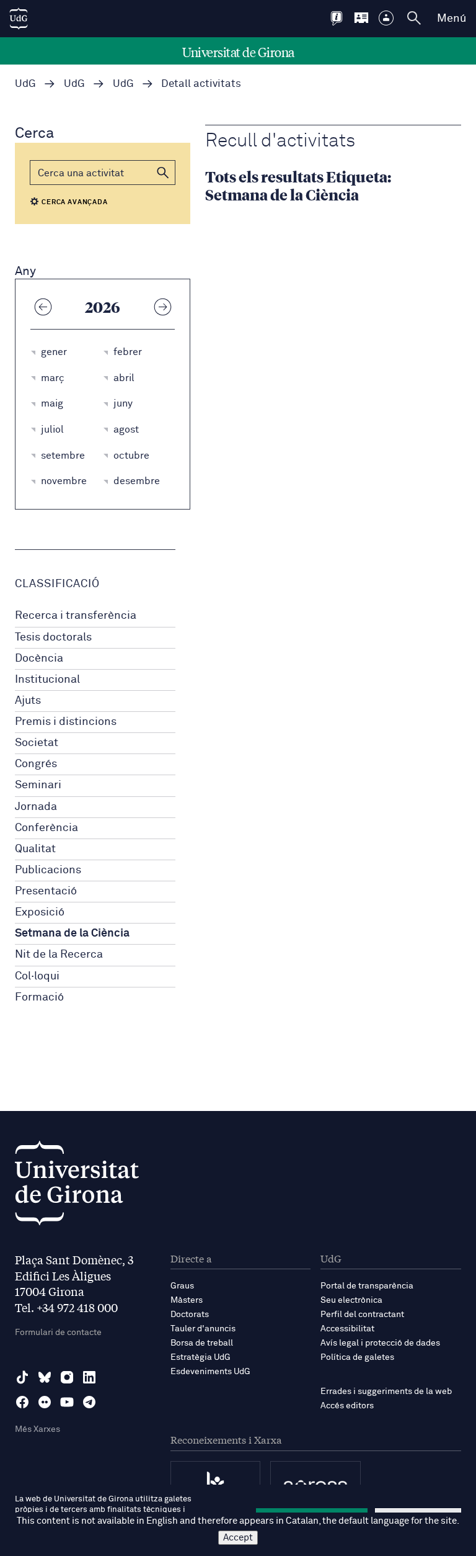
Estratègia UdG (200, 1357)
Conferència (46, 828)
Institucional (47, 679)
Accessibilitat (347, 1328)
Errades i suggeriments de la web (386, 1391)
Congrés (36, 764)
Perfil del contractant (362, 1314)
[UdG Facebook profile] (22, 1402)
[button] (163, 172)
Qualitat (35, 849)
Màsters (186, 1300)
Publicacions (48, 870)
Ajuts (28, 700)
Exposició (39, 912)
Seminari (38, 785)
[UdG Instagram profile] (67, 1377)
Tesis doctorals (53, 637)
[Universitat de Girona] (77, 1186)
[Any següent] (162, 306)
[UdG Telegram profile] (89, 1402)
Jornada (36, 806)
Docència (39, 658)
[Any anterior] (42, 306)
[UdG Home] (18, 18)
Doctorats (189, 1314)
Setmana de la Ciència (72, 933)
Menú (451, 18)
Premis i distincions (66, 721)
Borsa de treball (201, 1343)
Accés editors (347, 1405)
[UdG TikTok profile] (22, 1377)
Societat (36, 743)
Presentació (46, 891)
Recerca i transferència (75, 615)
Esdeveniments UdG (210, 1371)
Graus (182, 1286)
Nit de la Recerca (59, 954)
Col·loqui (37, 976)
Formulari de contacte (58, 1332)
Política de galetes (357, 1357)
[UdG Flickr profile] (44, 1402)
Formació (39, 997)
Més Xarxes (37, 1429)
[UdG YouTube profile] (67, 1402)
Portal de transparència (366, 1286)
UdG (25, 84)
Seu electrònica (351, 1300)
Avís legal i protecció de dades (380, 1343)
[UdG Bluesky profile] (44, 1377)
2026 (102, 307)
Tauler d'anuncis (203, 1328)
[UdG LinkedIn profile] (89, 1377)
